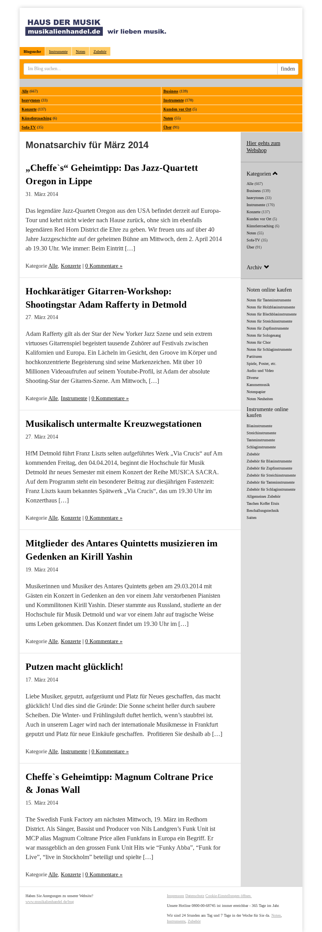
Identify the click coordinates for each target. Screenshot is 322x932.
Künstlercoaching (36, 118)
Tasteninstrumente (261, 440)
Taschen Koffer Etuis (263, 503)
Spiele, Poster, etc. (261, 363)
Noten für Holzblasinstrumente (271, 307)
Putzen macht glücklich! (74, 667)
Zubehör (99, 51)
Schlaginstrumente (261, 447)
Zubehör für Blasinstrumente (269, 461)
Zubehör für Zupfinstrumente (269, 468)
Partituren (254, 356)
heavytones (31, 100)
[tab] (272, 173)
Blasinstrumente (259, 426)
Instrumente (58, 51)
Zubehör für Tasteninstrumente (271, 482)
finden (288, 69)
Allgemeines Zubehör (263, 496)
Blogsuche (32, 51)
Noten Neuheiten (260, 399)
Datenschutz (194, 896)
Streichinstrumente (261, 433)
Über (167, 127)
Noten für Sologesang (264, 335)
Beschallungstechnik (263, 510)
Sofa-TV (29, 127)
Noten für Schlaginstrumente (269, 349)
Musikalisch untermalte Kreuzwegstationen (113, 424)
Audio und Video (260, 370)
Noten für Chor (259, 342)
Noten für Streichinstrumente (269, 321)
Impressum (175, 896)
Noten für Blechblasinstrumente (271, 314)
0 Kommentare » (104, 266)
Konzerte (29, 109)
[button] (272, 173)
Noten (80, 51)
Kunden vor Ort (177, 109)
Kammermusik (258, 385)
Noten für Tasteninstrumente (269, 300)
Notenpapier (256, 392)
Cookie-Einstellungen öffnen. (228, 896)
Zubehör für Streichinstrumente (271, 475)
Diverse (252, 377)
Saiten (251, 517)
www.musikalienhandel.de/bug (50, 901)
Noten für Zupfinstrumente (268, 328)
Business (170, 91)
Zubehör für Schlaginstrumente (271, 489)
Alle (25, 91)
